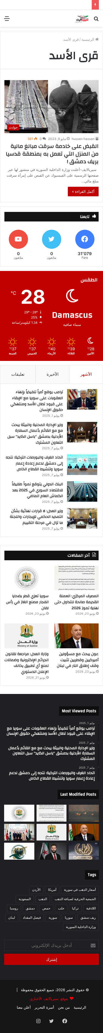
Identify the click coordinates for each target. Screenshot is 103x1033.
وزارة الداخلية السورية (81, 927)
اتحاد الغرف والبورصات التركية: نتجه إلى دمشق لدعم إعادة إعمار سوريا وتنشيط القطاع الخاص (34, 463)
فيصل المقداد (32, 917)
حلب (61, 908)
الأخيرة (53, 374)
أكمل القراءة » (83, 191)
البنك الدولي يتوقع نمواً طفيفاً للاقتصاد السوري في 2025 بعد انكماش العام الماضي (37, 490)
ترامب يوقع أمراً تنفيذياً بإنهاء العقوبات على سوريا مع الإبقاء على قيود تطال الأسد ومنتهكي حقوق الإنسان (36, 401)
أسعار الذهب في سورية (80, 890)
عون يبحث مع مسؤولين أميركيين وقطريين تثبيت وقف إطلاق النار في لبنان (78, 659)
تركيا (75, 908)
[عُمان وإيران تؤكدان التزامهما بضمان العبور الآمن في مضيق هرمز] (84, 813)
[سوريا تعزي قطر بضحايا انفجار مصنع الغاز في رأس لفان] (26, 578)
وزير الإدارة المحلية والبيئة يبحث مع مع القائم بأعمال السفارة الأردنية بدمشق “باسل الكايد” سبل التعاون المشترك (35, 433)
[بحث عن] (96, 20)
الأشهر (86, 374)
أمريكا (52, 890)
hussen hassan (83, 139)
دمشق (30, 908)
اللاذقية (91, 908)
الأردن (36, 890)
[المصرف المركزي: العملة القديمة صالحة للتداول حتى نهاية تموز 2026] (76, 578)
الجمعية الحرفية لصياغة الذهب (75, 899)
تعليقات (17, 374)
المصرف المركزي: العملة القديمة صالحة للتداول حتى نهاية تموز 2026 (76, 602)
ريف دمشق (88, 917)
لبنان (11, 917)
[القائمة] (7, 20)
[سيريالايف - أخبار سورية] (82, 18)
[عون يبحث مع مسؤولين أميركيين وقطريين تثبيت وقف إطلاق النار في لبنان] (76, 635)
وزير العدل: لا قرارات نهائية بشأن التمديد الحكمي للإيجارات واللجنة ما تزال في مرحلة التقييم (36, 516)
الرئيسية (88, 39)
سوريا (69, 917)
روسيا (14, 908)
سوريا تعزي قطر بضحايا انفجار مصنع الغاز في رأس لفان (27, 602)
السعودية (25, 899)
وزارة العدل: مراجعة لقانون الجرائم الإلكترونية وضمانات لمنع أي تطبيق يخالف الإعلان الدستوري (26, 662)
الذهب (42, 899)
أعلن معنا (24, 1007)
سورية (53, 917)
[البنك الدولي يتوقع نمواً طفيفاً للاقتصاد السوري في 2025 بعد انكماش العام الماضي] (82, 491)
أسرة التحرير (44, 1007)
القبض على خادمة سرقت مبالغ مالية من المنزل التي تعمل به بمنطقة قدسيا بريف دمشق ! (52, 154)
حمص (46, 908)
